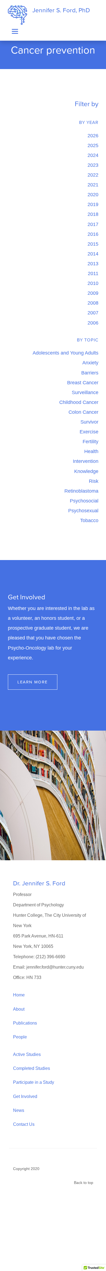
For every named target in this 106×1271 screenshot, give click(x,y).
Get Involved (25, 1096)
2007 (93, 312)
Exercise (89, 431)
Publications (25, 1022)
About (18, 1009)
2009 (93, 293)
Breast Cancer (82, 382)
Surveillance (85, 392)
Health (91, 451)
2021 (93, 184)
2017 (93, 224)
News (18, 1110)
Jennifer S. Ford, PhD (61, 10)
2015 (93, 244)
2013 (93, 263)
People (20, 1036)
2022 (93, 175)
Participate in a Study (33, 1082)
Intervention (85, 461)
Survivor (89, 422)
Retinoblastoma (81, 491)
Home (19, 994)
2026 (93, 135)
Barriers (89, 373)
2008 (93, 303)
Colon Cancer (83, 412)
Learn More (32, 682)
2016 (93, 234)
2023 (93, 165)
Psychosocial (84, 501)
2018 (93, 214)
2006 (93, 323)
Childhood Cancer (78, 402)
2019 (93, 204)
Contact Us (24, 1124)
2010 (93, 283)
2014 (93, 254)
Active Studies (27, 1054)
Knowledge (86, 471)
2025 (93, 145)
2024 (93, 155)
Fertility (90, 441)
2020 (93, 194)
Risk (93, 481)
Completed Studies (31, 1068)
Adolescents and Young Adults (65, 353)
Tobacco (89, 520)
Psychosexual (83, 510)
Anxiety (90, 362)
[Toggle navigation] (15, 31)
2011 (93, 273)
